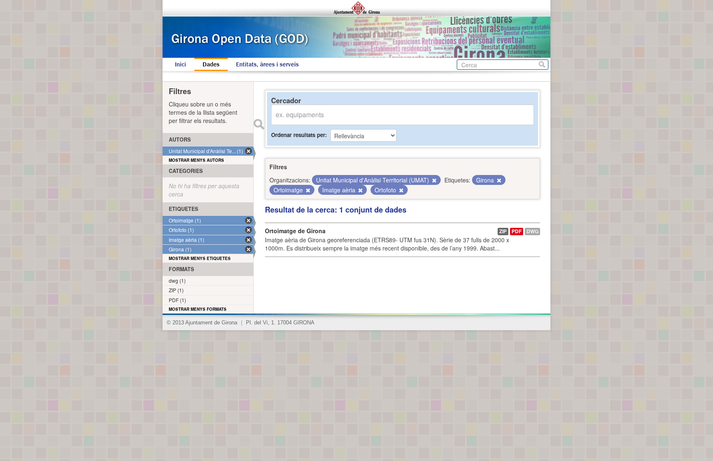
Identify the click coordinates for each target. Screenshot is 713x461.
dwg (532, 231)
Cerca (541, 64)
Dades (211, 64)
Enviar (259, 124)
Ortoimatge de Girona (295, 231)
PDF (517, 231)
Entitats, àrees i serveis (267, 64)
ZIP (503, 231)
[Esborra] (434, 180)
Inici (180, 64)
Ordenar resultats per (298, 135)
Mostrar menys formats (198, 309)
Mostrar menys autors (196, 160)
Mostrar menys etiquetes (200, 258)
